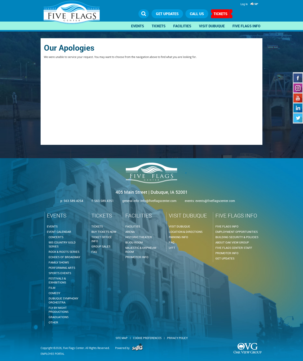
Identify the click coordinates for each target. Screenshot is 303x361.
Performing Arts (62, 268)
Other (53, 322)
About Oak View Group (232, 242)
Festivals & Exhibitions (57, 280)
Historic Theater (138, 237)
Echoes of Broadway (64, 257)
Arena (130, 232)
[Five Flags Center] (73, 14)
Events (137, 26)
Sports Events (60, 273)
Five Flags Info (246, 26)
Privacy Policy (177, 338)
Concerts (56, 237)
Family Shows (59, 262)
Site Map (122, 338)
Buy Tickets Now (103, 232)
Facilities (182, 26)
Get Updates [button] (167, 13)
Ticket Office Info (101, 239)
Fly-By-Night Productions (59, 310)
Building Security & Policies (236, 237)
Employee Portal (52, 353)
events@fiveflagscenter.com (215, 201)
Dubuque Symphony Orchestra (63, 300)
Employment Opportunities (236, 232)
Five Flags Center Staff (233, 248)
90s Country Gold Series (62, 244)
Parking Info (178, 237)
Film (52, 288)
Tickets (220, 13)
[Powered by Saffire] (137, 348)
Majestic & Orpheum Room (140, 250)
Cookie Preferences (147, 338)
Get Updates (224, 258)
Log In (244, 4)
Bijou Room (134, 242)
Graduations (59, 317)
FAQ (94, 252)
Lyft (172, 248)
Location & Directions (186, 232)
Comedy (54, 293)
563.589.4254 (73, 201)
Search (143, 13)
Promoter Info (136, 257)
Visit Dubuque (212, 26)
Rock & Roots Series (64, 252)
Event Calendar (59, 232)
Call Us (197, 13)
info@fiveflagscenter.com (158, 201)
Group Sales (100, 246)
